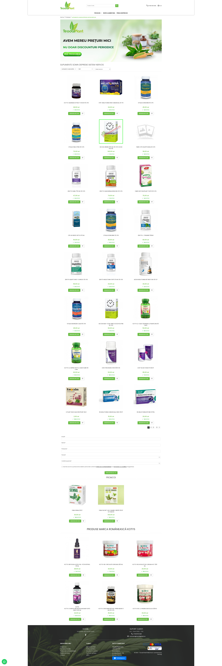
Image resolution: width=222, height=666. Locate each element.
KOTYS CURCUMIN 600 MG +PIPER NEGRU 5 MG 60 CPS (111, 609)
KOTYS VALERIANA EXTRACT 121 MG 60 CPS (76, 103)
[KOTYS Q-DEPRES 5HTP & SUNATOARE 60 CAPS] (76, 352)
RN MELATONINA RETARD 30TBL (146, 412)
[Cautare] (116, 5)
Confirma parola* (66, 461)
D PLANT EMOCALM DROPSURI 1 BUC (76, 412)
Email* (63, 436)
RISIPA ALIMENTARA (109, 13)
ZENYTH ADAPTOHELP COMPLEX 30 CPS (76, 279)
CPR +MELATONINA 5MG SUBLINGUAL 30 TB (111, 103)
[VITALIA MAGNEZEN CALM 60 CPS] (76, 308)
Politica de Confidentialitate (68, 651)
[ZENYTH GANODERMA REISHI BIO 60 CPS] (111, 175)
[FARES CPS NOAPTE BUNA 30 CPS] (146, 131)
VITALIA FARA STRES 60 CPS (76, 147)
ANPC (87, 655)
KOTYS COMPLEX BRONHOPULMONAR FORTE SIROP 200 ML (77, 609)
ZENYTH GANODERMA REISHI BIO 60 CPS (111, 191)
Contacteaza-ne (120, 658)
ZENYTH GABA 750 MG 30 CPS (76, 191)
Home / (62, 17)
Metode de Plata (91, 647)
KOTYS (77, 607)
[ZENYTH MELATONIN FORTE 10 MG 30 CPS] (111, 264)
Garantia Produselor (92, 651)
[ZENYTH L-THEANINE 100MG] (146, 220)
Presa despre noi (122, 13)
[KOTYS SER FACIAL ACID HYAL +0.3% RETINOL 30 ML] (77, 549)
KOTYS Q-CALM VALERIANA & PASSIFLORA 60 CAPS (146, 324)
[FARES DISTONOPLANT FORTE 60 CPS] (146, 175)
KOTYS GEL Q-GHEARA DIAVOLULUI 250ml (145, 608)
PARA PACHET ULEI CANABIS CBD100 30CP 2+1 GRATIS (111, 511)
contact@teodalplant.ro (137, 636)
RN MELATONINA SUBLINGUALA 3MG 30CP (111, 412)
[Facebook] (85, 634)
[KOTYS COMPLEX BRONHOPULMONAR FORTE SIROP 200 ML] (77, 593)
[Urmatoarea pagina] (159, 427)
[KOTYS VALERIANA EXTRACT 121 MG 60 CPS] (76, 87)
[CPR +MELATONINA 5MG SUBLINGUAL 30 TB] (111, 87)
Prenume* (64, 449)
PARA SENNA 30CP (77, 510)
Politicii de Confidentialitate (103, 467)
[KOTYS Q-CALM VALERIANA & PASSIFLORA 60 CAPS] (146, 308)
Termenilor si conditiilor (120, 467)
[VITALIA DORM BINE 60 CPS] (146, 87)
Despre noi (63, 647)
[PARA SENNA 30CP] (77, 495)
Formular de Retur (91, 653)
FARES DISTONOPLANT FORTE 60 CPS (145, 191)
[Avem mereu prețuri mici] (111, 40)
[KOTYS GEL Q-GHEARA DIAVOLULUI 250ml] (145, 593)
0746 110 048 (137, 634)
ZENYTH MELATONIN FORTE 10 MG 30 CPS (111, 279)
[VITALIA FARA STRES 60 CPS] (76, 131)
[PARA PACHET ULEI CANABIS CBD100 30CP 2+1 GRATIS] (111, 495)
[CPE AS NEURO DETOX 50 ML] (76, 220)
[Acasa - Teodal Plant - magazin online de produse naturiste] (71, 5)
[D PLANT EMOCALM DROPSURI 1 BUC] (76, 396)
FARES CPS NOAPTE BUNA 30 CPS (145, 147)
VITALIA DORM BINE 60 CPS (145, 103)
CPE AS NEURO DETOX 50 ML (76, 235)
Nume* (63, 443)
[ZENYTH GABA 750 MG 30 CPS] (76, 175)
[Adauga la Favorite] (82, 113)
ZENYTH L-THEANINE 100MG (145, 235)
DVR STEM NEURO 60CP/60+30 (111, 368)
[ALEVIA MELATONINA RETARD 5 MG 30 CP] (146, 264)
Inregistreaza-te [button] (111, 473)
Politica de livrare (65, 653)
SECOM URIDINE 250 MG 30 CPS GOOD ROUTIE (111, 147)
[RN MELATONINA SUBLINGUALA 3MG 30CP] (111, 396)
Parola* (64, 455)
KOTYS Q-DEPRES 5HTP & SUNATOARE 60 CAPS (76, 368)
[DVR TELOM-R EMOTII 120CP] (146, 352)
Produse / (68, 17)
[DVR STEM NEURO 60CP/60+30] (111, 352)
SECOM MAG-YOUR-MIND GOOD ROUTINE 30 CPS (111, 324)
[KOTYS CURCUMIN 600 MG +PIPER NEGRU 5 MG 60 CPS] (111, 593)
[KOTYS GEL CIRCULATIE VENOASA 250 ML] (111, 549)
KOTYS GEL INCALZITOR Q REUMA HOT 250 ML (145, 565)
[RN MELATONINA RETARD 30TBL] (146, 396)
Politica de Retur (90, 649)
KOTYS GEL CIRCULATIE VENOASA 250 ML (111, 564)
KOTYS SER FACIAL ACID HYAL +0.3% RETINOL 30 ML (77, 565)
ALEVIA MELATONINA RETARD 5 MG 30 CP (145, 279)
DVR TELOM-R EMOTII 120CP (146, 368)
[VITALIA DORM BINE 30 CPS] (111, 220)
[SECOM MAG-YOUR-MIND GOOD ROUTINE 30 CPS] (111, 308)
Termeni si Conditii (65, 649)
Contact (62, 655)
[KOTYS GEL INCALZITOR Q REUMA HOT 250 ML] (145, 549)
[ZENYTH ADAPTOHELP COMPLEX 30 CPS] (76, 264)
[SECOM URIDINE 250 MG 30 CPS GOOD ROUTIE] (111, 131)
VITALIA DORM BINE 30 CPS (111, 235)
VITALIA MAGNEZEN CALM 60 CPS (76, 324)
